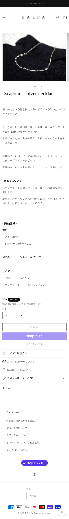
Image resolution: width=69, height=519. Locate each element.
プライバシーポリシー (18, 450)
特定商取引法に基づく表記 (20, 421)
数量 (4, 309)
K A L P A (29, 513)
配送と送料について (16, 428)
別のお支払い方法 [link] (34, 344)
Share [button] (9, 388)
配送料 (10, 304)
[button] (4, 17)
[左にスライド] (27, 86)
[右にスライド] (41, 86)
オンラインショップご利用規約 (22, 442)
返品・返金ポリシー (16, 435)
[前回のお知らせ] (3, 3)
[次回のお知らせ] (65, 3)
